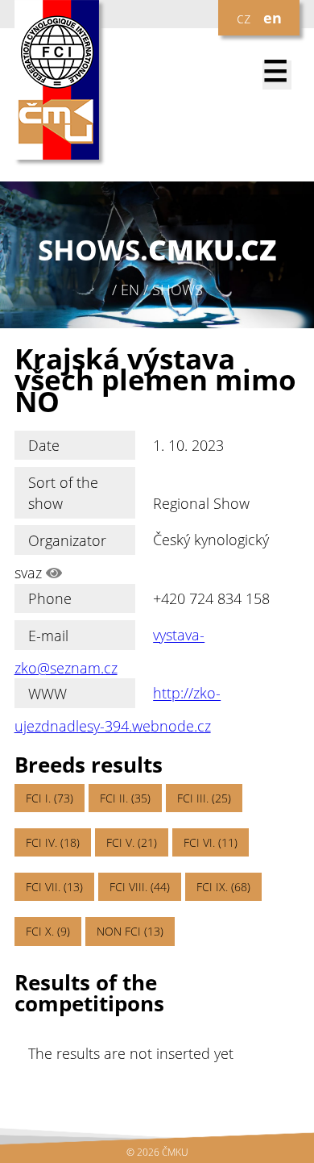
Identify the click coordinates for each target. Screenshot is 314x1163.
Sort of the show (63, 493)
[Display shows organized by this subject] (54, 572)
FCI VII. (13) (54, 886)
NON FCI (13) (130, 931)
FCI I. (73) (49, 798)
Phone (50, 598)
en (272, 17)
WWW (47, 693)
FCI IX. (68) (223, 886)
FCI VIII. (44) (139, 886)
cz (243, 17)
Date (44, 445)
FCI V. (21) (131, 842)
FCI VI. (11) (211, 842)
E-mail (48, 635)
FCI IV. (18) (53, 842)
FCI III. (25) (204, 798)
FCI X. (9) (48, 931)
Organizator (67, 540)
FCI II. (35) (125, 798)
